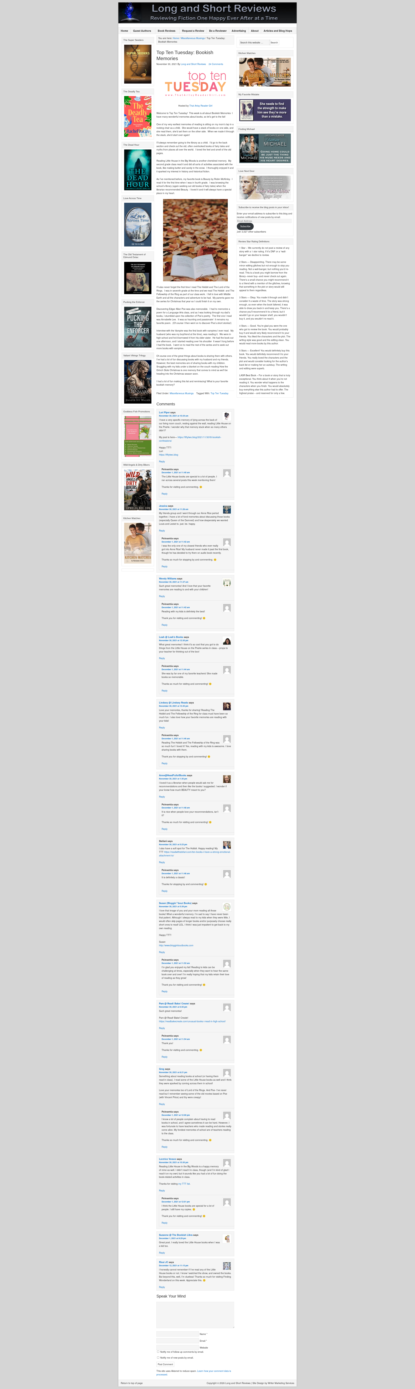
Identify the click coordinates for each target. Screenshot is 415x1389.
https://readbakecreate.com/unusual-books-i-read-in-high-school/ (192, 1021)
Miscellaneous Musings (182, 393)
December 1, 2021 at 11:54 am (176, 1039)
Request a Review (193, 31)
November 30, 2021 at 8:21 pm (173, 1072)
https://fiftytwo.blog (168, 454)
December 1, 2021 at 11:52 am (176, 963)
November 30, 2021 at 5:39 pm (173, 906)
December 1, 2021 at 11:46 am (176, 738)
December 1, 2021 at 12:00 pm (176, 1115)
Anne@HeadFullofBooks (172, 775)
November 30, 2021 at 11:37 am (173, 581)
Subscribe (245, 226)
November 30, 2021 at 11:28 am (173, 509)
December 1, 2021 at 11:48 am (176, 807)
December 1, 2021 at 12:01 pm (176, 1201)
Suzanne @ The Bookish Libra (176, 1234)
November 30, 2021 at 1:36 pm (173, 778)
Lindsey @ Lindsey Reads (173, 702)
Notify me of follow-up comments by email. (182, 1351)
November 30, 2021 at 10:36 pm (173, 1162)
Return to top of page (132, 1383)
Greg (161, 1068)
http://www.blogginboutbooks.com (176, 945)
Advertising (239, 31)
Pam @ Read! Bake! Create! (174, 1003)
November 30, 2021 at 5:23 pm (173, 844)
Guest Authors (141, 31)
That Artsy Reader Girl (200, 105)
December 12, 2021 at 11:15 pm (173, 1265)
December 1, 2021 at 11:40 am (176, 472)
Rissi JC (163, 1262)
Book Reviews (165, 31)
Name (203, 1334)
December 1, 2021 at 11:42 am (176, 541)
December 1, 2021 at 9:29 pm (172, 1238)
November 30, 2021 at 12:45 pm (173, 705)
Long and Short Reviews (207, 12)
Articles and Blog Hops (276, 31)
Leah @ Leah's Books (171, 637)
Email (202, 1340)
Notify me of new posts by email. (177, 1357)
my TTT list (184, 1183)
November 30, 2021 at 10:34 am (173, 415)
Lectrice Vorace (167, 1158)
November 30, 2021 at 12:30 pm (173, 640)
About (255, 31)
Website (204, 1347)
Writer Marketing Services (281, 1383)
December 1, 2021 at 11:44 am (176, 669)
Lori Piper (164, 412)
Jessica (163, 505)
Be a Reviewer (218, 31)
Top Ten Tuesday (219, 393)
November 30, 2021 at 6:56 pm (173, 1006)
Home (124, 31)
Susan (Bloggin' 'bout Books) (175, 903)
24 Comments (216, 64)
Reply (162, 461)
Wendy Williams (168, 578)
